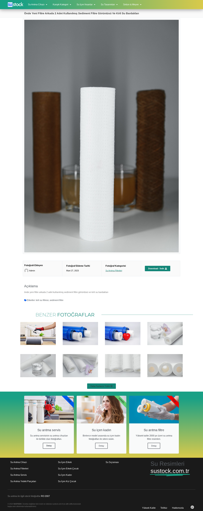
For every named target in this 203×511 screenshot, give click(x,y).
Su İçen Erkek (65, 462)
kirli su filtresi (42, 300)
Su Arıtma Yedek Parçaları (23, 481)
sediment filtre (56, 300)
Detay (49, 445)
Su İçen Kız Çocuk (67, 481)
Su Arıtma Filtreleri (114, 270)
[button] (101, 386)
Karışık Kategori (60, 4)
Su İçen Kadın (65, 475)
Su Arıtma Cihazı (36, 4)
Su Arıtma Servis (18, 475)
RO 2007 (45, 496)
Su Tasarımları (108, 4)
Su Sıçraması (112, 462)
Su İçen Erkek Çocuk (68, 468)
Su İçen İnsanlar (85, 4)
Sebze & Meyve (131, 4)
